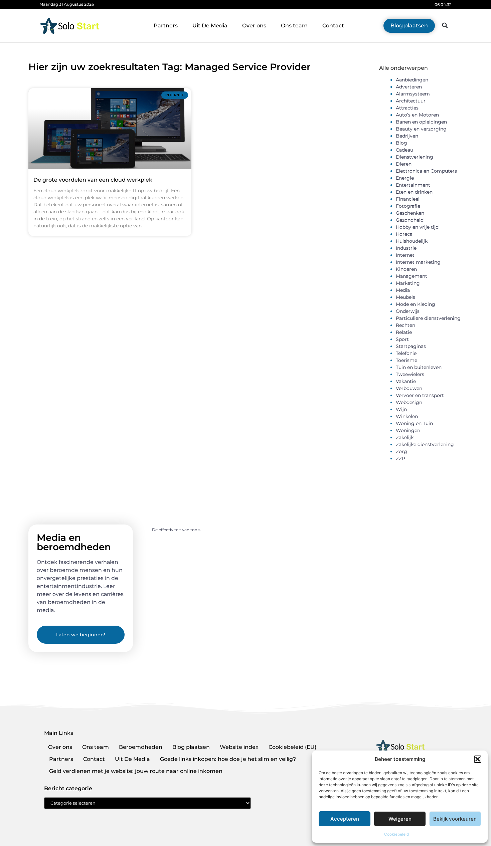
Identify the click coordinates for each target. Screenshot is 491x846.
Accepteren (344, 819)
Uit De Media (209, 25)
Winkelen (407, 416)
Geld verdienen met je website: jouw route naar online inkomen (135, 771)
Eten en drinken (414, 192)
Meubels (405, 297)
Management (411, 276)
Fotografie (408, 206)
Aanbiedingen (412, 80)
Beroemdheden (140, 747)
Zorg (401, 451)
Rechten (405, 325)
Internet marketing (418, 262)
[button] (477, 759)
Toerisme (406, 360)
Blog (401, 143)
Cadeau (404, 150)
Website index (239, 747)
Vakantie (406, 381)
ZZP (400, 458)
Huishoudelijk (412, 241)
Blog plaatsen (191, 747)
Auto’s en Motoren (417, 115)
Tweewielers (410, 374)
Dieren (404, 164)
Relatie (404, 332)
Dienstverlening (414, 157)
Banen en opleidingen (421, 122)
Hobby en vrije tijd (417, 227)
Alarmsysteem (413, 94)
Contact (333, 25)
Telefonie (406, 353)
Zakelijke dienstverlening (425, 444)
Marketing (408, 283)
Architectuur (411, 101)
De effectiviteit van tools (176, 529)
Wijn (401, 409)
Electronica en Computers (426, 171)
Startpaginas (411, 346)
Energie (405, 178)
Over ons (254, 25)
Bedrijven (407, 136)
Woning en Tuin (414, 423)
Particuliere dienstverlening (428, 318)
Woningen (408, 430)
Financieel (408, 199)
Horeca (404, 234)
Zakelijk (405, 437)
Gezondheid (410, 220)
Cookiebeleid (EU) (292, 747)
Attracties (407, 108)
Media (403, 290)
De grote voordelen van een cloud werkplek (92, 180)
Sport (402, 339)
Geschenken (410, 213)
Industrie (406, 248)
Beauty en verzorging (421, 129)
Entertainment (413, 185)
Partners (166, 25)
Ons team (294, 25)
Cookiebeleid (396, 834)
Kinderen (406, 269)
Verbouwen (409, 388)
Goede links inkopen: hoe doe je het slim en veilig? (228, 759)
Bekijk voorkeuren (455, 819)
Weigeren (400, 819)
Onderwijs (408, 311)
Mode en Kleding (415, 304)
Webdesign (409, 402)
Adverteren (409, 87)
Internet (405, 255)
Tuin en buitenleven (419, 367)
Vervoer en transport (420, 395)
